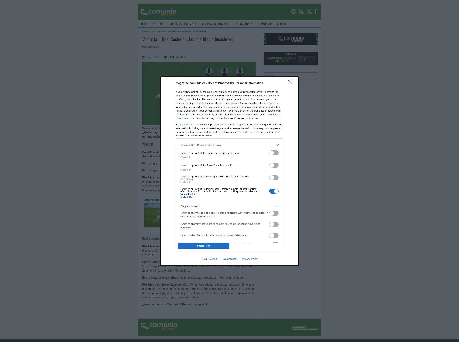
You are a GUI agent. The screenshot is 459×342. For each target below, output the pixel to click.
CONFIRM (203, 246)
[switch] (274, 152)
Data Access (229, 258)
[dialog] (229, 171)
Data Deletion (209, 258)
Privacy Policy (250, 258)
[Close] (291, 83)
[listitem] (229, 145)
